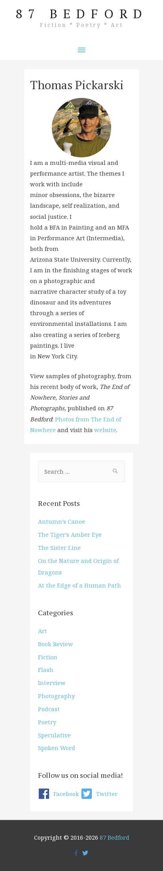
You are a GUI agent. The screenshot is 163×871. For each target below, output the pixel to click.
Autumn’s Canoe (61, 521)
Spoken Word (56, 748)
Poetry (47, 722)
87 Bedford (81, 13)
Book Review (55, 644)
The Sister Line (59, 547)
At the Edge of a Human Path (79, 585)
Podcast (49, 709)
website (105, 430)
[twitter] (86, 853)
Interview (52, 683)
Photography (56, 696)
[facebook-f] (77, 853)
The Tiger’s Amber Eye (70, 534)
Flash (45, 670)
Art (42, 631)
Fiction (47, 657)
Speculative (54, 735)
